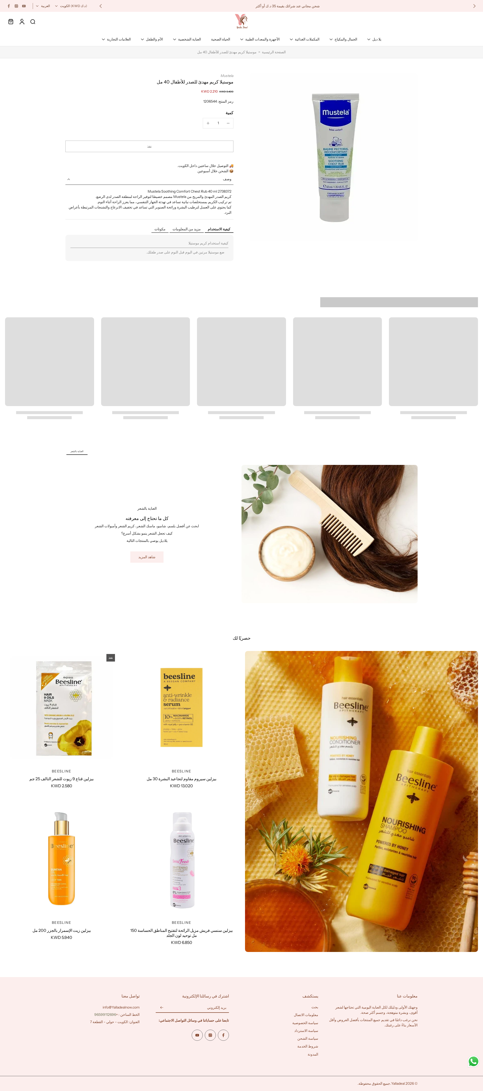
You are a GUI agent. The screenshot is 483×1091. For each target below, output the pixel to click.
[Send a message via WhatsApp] (473, 1061)
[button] (149, 146)
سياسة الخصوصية (305, 1023)
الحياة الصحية (220, 39)
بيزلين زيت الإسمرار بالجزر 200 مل (61, 930)
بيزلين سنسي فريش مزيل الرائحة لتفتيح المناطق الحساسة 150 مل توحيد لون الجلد (181, 933)
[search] (32, 21)
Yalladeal (398, 1083)
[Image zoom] (334, 157)
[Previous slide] (474, 6)
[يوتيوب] (24, 6)
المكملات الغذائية (307, 39)
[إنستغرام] (16, 6)
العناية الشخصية (189, 39)
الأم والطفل (154, 39)
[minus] (228, 123)
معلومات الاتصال (306, 1015)
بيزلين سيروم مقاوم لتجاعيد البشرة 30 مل (181, 778)
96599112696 (105, 1014)
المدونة (313, 1054)
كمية (229, 112)
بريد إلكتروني (216, 1007)
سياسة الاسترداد (306, 1030)
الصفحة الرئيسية (274, 52)
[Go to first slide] (100, 6)
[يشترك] (162, 1008)
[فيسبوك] (9, 6)
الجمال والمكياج (346, 39)
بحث (314, 1007)
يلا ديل (376, 39)
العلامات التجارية (119, 39)
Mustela (227, 75)
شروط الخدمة (307, 1046)
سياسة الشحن (307, 1038)
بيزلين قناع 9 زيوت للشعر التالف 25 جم (61, 778)
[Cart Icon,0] (10, 21)
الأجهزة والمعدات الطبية (262, 39)
